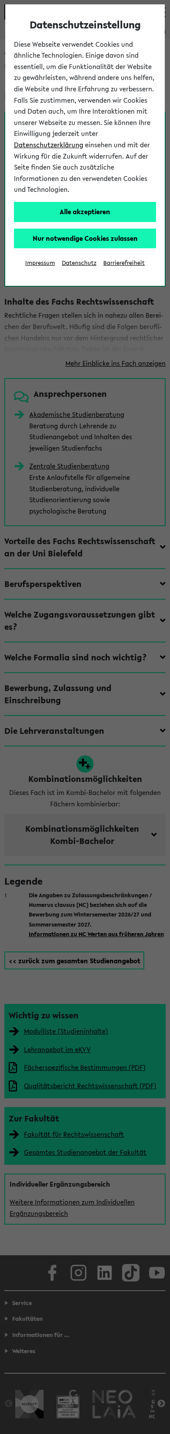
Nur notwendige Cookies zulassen (85, 238)
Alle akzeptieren (85, 211)
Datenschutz (79, 263)
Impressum (40, 263)
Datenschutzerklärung (48, 144)
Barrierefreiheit (124, 263)
